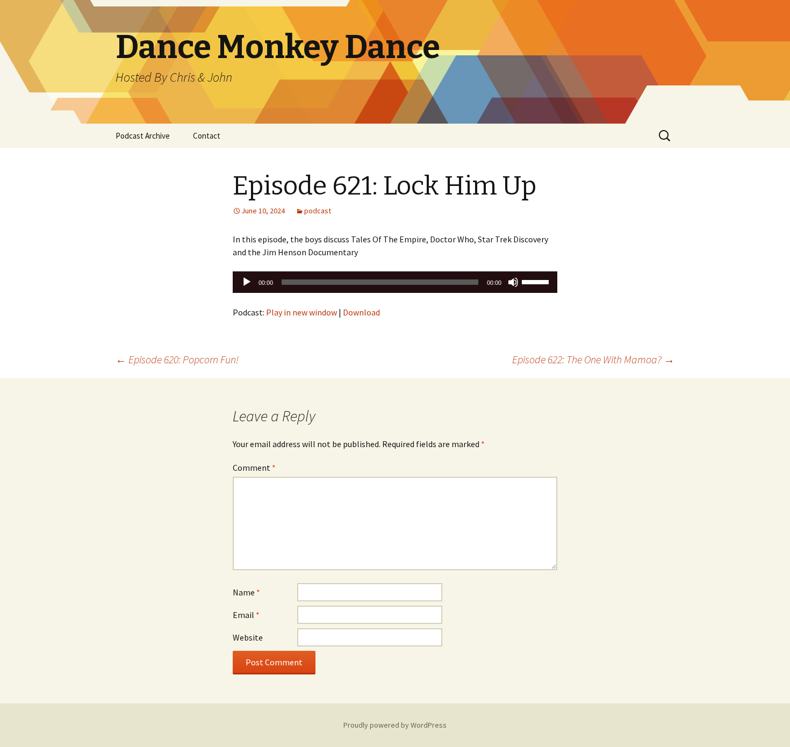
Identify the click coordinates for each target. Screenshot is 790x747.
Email (246, 614)
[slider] (537, 281)
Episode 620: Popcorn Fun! (177, 359)
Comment (254, 467)
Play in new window (301, 312)
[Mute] (513, 282)
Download (361, 312)
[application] (395, 282)
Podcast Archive (143, 136)
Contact (206, 136)
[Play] (246, 282)
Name (246, 592)
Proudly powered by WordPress (395, 725)
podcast (317, 211)
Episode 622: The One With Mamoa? (593, 359)
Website (248, 637)
